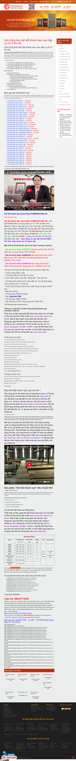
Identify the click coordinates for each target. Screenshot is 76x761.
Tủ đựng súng (62, 80)
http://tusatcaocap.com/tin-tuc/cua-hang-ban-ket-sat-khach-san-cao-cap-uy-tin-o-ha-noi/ (25, 636)
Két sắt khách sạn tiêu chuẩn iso (14, 85)
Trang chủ (19, 1)
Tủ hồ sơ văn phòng (43, 746)
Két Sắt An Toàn (63, 75)
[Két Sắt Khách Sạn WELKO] (16, 304)
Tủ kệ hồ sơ (64, 747)
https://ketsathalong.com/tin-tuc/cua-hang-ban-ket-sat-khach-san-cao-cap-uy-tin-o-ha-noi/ (25, 637)
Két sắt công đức (66, 728)
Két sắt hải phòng (20, 724)
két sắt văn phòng (11, 584)
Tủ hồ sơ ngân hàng (64, 101)
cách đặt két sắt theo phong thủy (28, 416)
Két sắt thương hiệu (32, 728)
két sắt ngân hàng (11, 579)
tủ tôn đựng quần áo (48, 418)
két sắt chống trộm (41, 416)
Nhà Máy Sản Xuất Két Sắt (65, 96)
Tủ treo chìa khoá (66, 743)
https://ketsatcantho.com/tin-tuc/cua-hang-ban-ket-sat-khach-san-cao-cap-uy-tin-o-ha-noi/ (25, 633)
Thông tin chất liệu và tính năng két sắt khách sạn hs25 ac (24, 79)
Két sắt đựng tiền (8, 727)
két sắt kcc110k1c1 (15, 419)
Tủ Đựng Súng (7, 708)
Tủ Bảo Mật (62, 83)
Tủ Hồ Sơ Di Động (31, 747)
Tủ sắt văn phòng (31, 743)
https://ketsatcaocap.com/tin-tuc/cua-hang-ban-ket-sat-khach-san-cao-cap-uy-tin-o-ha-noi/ (25, 630)
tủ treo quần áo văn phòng (35, 697)
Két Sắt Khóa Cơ (20, 729)
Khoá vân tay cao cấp (21, 734)
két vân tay (32, 419)
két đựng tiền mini (25, 419)
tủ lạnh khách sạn (13, 418)
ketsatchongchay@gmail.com (14, 371)
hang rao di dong (9, 416)
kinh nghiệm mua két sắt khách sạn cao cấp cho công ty (20, 62)
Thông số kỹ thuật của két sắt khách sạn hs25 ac (21, 77)
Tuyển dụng (59, 1)
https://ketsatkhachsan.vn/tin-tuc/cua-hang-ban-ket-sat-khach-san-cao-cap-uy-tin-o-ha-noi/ (25, 634)
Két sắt (61, 45)
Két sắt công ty (65, 727)
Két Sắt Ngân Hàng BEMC (65, 53)
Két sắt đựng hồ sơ (66, 729)
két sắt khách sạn (11, 581)
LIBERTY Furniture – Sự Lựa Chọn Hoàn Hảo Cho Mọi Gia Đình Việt (65, 125)
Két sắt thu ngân (54, 728)
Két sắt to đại (53, 727)
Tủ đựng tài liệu (8, 746)
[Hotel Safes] (7, 386)
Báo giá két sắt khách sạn (13, 73)
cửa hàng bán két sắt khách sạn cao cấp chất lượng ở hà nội (21, 64)
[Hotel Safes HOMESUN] (12, 594)
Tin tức (53, 1)
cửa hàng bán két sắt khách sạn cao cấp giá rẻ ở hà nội (20, 65)
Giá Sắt (52, 747)
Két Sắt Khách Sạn (63, 51)
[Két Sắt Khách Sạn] (10, 217)
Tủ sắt (63, 744)
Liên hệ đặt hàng (11, 89)
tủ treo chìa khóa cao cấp (35, 679)
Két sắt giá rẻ (42, 727)
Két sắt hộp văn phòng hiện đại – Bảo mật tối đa (65, 121)
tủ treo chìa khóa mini (10, 679)
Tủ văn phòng (65, 746)
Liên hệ (66, 1)
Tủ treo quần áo (19, 744)
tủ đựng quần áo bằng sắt (24, 418)
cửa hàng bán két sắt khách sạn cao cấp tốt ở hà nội (19, 67)
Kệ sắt (61, 91)
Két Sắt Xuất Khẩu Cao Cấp (65, 59)
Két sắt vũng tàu (54, 724)
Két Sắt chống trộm (8, 734)
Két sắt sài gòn (7, 724)
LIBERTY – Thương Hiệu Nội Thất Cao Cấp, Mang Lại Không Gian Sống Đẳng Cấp (66, 117)
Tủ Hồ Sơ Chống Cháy (64, 67)
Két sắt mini (62, 85)
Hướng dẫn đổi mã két (44, 1)
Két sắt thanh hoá (66, 724)
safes (8, 582)
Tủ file (51, 744)
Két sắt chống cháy (43, 728)
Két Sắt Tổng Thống (64, 77)
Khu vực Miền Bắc (51, 706)
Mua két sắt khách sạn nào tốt (14, 83)
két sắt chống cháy (11, 587)
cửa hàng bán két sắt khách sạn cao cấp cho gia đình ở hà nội (21, 68)
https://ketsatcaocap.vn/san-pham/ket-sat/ (14, 626)
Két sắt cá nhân (19, 728)
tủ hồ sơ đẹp (7, 419)
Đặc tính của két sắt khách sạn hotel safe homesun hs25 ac (24, 76)
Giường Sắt (62, 88)
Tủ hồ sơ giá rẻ (30, 746)
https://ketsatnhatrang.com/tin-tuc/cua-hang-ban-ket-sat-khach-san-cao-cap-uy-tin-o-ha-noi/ (25, 627)
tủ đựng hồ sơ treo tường (37, 418)
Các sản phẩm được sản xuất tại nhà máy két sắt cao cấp (23, 87)
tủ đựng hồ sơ (10, 578)
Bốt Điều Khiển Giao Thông (65, 104)
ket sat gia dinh (10, 591)
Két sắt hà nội (65, 725)
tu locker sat (16, 416)
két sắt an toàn (10, 585)
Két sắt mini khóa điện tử (65, 93)
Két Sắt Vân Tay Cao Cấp (65, 69)
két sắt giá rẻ (39, 419)
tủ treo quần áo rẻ (23, 695)
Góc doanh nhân (33, 1)
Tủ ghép (29, 744)
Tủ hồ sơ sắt (53, 743)
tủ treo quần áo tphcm (10, 697)
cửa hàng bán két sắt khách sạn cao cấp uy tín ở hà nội (18, 52)
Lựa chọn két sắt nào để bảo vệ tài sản (16, 86)
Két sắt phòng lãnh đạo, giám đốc (66, 731)
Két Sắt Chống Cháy (64, 64)
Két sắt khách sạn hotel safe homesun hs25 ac (18, 74)
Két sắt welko (19, 727)
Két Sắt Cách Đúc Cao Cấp (10, 715)
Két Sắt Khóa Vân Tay (32, 729)
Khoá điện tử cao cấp (32, 734)
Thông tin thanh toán (15, 82)
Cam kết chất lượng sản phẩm (17, 80)
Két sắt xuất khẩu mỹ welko (65, 56)
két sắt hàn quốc (11, 589)
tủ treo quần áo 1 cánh (48, 687)
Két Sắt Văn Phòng (63, 61)
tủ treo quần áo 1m (48, 678)
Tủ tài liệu (41, 743)
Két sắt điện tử (53, 725)
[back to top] (73, 757)
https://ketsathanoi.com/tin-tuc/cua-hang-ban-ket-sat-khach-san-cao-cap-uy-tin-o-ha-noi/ (25, 629)
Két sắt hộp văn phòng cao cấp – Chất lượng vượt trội (65, 130)
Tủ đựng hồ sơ (19, 746)
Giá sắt (6, 744)
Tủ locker (41, 744)
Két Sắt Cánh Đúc (63, 72)
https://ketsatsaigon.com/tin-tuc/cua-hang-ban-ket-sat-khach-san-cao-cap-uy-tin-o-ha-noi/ (25, 631)
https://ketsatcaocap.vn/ (9, 624)
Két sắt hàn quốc (31, 727)
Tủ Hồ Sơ (61, 48)
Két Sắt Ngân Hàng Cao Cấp (10, 716)
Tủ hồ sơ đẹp (7, 743)
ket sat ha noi (10, 588)
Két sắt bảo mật (8, 728)
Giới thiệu (26, 1)
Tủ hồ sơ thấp (19, 743)
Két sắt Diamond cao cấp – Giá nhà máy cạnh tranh (65, 135)
